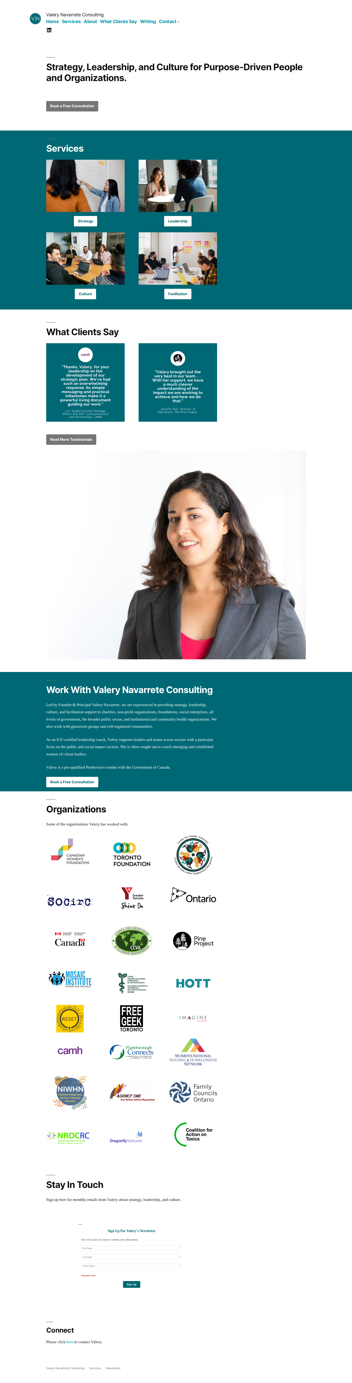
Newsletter (113, 1368)
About (90, 21)
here (69, 1341)
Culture (85, 294)
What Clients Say (118, 21)
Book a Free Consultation (72, 106)
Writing (148, 21)
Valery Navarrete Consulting (75, 14)
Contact (167, 21)
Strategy (85, 221)
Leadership (178, 221)
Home (52, 21)
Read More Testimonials (71, 439)
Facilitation (177, 294)
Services (71, 21)
